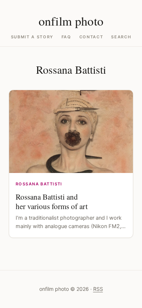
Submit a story (32, 37)
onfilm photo (71, 20)
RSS (98, 289)
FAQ (66, 37)
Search (121, 37)
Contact (91, 37)
